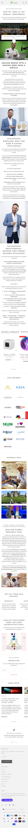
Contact (3, 786)
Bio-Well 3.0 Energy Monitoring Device (10, 355)
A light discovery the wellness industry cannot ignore (10, 700)
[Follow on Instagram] (6, 805)
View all (14, 369)
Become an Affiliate (6, 774)
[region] (14, 734)
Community (4, 781)
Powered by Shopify (20, 812)
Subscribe (14, 674)
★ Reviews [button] (26, 415)
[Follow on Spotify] (13, 805)
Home (3, 769)
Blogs (2, 784)
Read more (4, 716)
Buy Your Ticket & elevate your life (14, 37)
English (21, 809)
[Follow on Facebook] (2, 805)
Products (3, 772)
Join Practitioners (5, 776)
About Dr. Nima (5, 779)
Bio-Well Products (10, 332)
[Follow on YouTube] (9, 805)
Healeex (3, 696)
